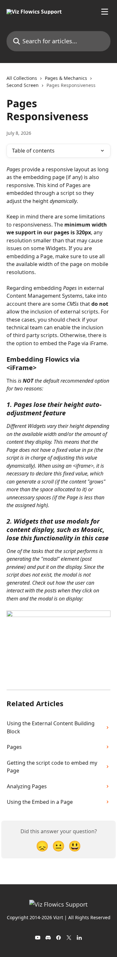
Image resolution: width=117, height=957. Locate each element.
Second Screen (22, 85)
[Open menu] (104, 12)
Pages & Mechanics (66, 78)
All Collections (21, 78)
